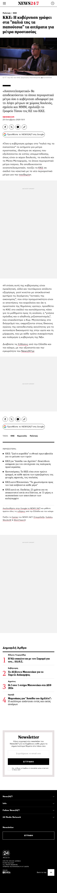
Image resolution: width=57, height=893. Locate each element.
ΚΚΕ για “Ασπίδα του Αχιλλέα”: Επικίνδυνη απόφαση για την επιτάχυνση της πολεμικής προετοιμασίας (28, 464)
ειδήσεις (21, 511)
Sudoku (49, 517)
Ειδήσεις (23, 344)
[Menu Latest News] (52, 3)
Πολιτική (7, 13)
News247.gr (27, 351)
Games (15, 517)
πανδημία (24, 175)
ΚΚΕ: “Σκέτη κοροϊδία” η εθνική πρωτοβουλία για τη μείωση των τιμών (29, 455)
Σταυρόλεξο (39, 517)
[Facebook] (5, 127)
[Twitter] (11, 127)
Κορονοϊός (22, 436)
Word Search (19, 520)
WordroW (7, 520)
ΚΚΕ (15, 13)
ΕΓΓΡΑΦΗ (28, 836)
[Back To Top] (51, 872)
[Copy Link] (24, 127)
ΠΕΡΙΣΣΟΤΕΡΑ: (9, 449)
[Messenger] (17, 127)
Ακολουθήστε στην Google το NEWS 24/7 (21, 508)
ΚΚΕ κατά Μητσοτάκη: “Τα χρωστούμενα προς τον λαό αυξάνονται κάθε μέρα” (29, 484)
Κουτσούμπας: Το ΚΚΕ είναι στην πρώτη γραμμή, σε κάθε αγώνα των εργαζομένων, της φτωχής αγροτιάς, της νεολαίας (29, 474)
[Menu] (4, 3)
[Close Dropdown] (53, 796)
